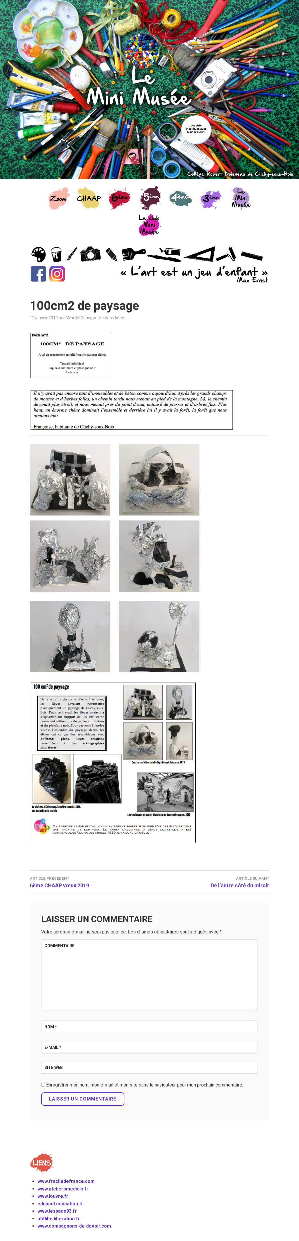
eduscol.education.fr (60, 1204)
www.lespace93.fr (57, 1211)
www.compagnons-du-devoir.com (74, 1226)
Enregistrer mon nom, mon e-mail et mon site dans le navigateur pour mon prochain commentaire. (144, 1085)
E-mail (52, 1047)
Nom (50, 1027)
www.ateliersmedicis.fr (62, 1189)
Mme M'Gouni (78, 317)
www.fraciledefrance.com (66, 1181)
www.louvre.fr (52, 1196)
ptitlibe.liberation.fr (58, 1218)
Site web (53, 1067)
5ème (120, 317)
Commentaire (59, 945)
